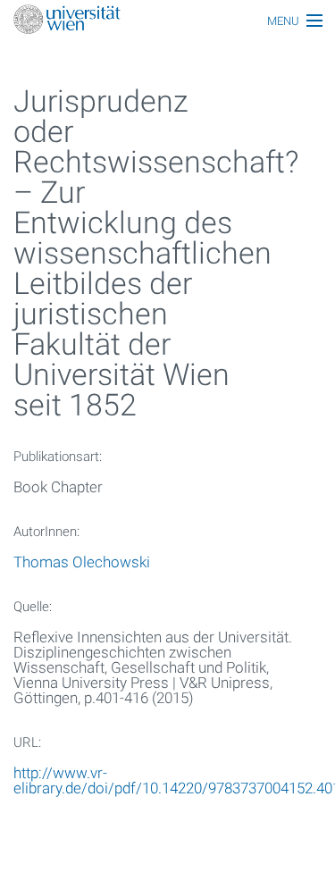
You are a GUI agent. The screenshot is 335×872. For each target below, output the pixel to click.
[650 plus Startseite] (167, 21)
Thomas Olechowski (81, 562)
